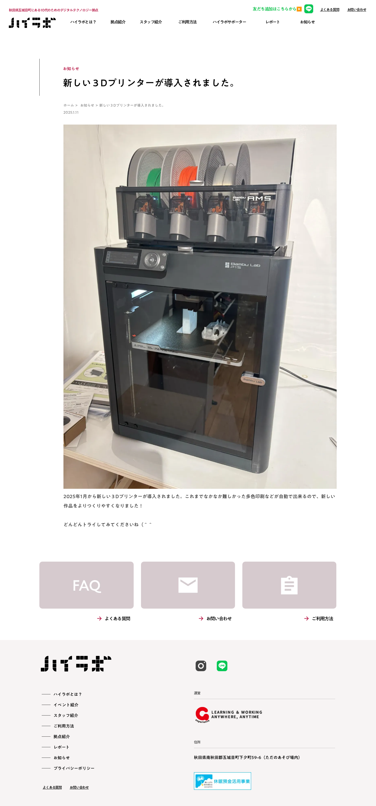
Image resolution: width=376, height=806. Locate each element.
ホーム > (71, 105)
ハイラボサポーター (229, 22)
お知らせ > (89, 105)
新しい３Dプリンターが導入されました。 (132, 105)
